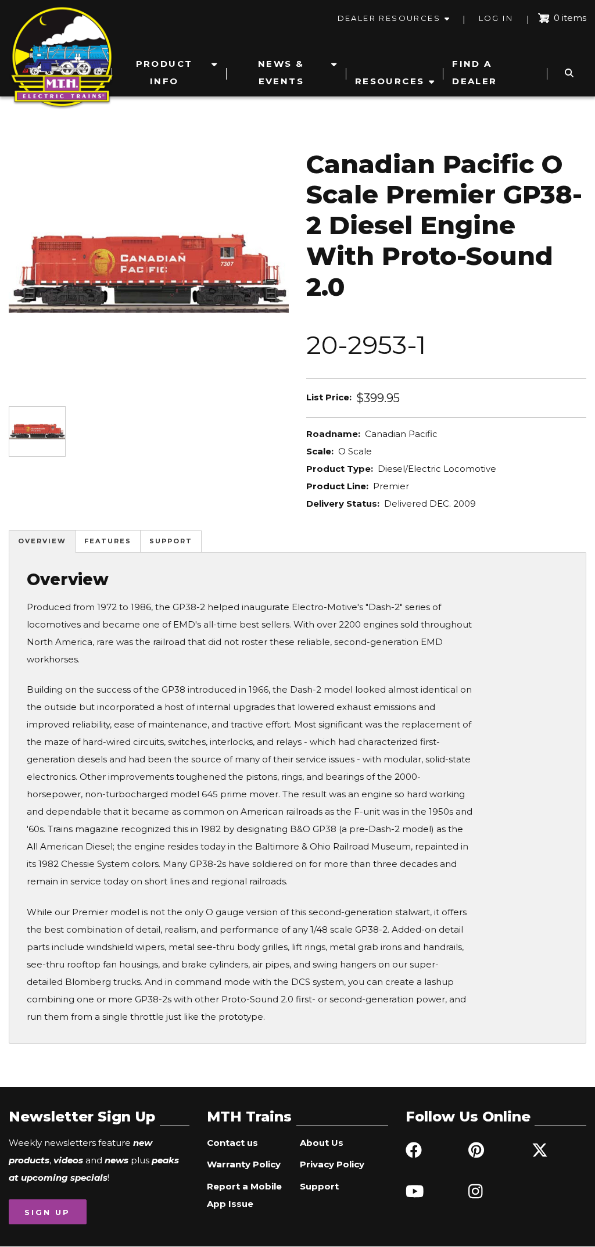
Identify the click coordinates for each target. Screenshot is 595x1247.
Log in (496, 18)
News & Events (281, 72)
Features (107, 541)
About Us (321, 1142)
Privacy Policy (332, 1164)
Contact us (232, 1142)
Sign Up (47, 1212)
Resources (390, 81)
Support (170, 541)
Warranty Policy (244, 1164)
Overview (42, 541)
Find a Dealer (474, 72)
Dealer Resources (389, 18)
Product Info (164, 72)
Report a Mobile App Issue (244, 1195)
